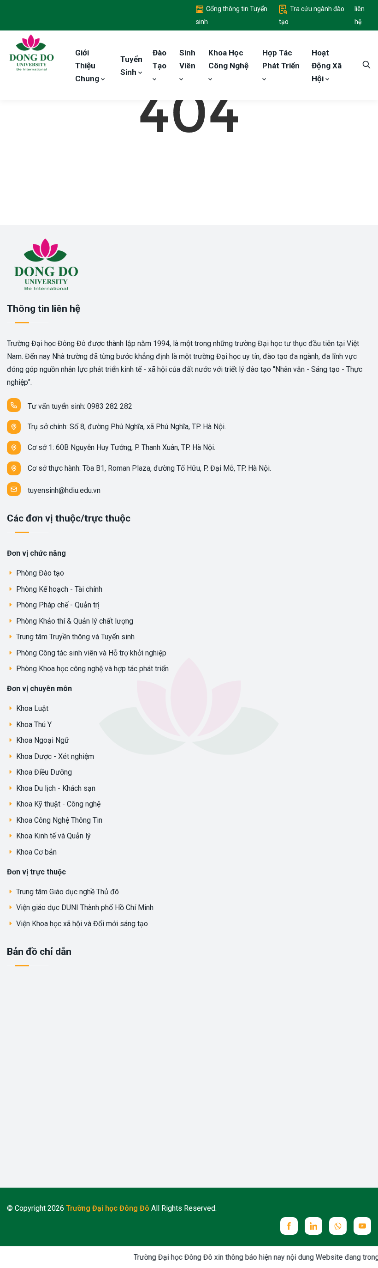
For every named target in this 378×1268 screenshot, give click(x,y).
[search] (366, 65)
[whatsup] (338, 1226)
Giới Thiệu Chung (88, 65)
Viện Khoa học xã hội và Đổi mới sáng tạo (81, 923)
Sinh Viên (187, 59)
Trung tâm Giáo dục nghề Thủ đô (66, 891)
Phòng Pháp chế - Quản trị (57, 605)
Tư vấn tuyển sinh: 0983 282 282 (80, 406)
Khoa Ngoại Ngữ (41, 740)
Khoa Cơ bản (35, 852)
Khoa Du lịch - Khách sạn (54, 788)
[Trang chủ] (31, 52)
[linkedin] (313, 1226)
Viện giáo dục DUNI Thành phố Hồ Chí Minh (84, 907)
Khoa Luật (31, 708)
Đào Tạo (159, 59)
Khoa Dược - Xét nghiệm (54, 756)
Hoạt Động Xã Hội (327, 65)
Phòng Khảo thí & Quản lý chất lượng (73, 621)
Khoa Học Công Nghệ (228, 59)
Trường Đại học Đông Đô (108, 1208)
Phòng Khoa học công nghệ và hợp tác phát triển (91, 668)
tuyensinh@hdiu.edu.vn (64, 490)
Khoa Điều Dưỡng (43, 772)
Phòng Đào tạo (39, 573)
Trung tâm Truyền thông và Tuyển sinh (74, 636)
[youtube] (362, 1226)
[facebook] (289, 1226)
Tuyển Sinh (131, 66)
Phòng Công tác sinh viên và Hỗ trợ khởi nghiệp (90, 653)
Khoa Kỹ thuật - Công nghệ (57, 804)
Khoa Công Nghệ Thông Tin (58, 820)
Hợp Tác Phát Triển (281, 59)
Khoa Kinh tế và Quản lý (52, 835)
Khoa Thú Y (33, 724)
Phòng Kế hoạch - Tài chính (58, 589)
